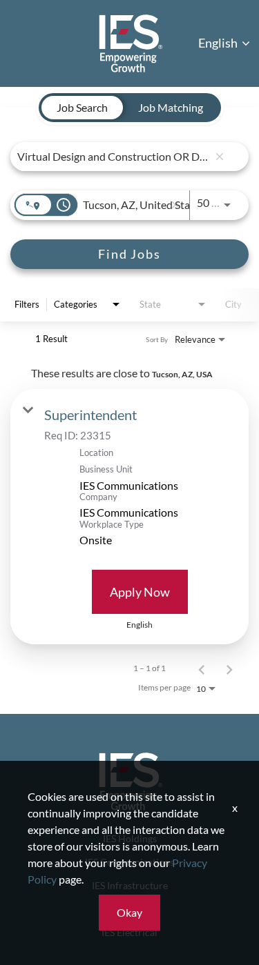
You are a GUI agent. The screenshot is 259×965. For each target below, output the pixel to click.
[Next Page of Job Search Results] (229, 668)
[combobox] (112, 156)
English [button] (219, 42)
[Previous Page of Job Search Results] (201, 668)
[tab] (82, 107)
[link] (129, 516)
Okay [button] (129, 912)
